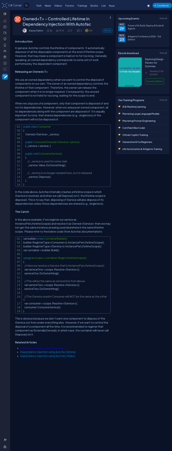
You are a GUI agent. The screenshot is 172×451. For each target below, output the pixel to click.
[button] (78, 31)
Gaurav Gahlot (36, 30)
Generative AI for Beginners (137, 141)
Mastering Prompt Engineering (139, 120)
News (48, 5)
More (112, 5)
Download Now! (154, 81)
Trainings (82, 5)
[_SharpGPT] (5, 69)
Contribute (163, 5)
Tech (38, 5)
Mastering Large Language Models (140, 113)
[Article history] (48, 30)
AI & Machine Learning (134, 106)
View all (163, 18)
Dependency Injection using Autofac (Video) (47, 355)
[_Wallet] (5, 33)
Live (103, 5)
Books (94, 5)
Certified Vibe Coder (133, 127)
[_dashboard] (5, 27)
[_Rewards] (5, 63)
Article (107, 30)
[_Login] (5, 447)
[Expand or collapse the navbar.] (5, 14)
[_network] (5, 51)
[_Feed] (5, 21)
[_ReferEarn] (5, 57)
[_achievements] (5, 45)
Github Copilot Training (135, 134)
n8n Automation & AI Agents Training (142, 148)
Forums (69, 5)
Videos (58, 5)
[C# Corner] (5, 5)
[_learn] (5, 39)
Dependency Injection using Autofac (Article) (48, 351)
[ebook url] (130, 88)
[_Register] (5, 440)
